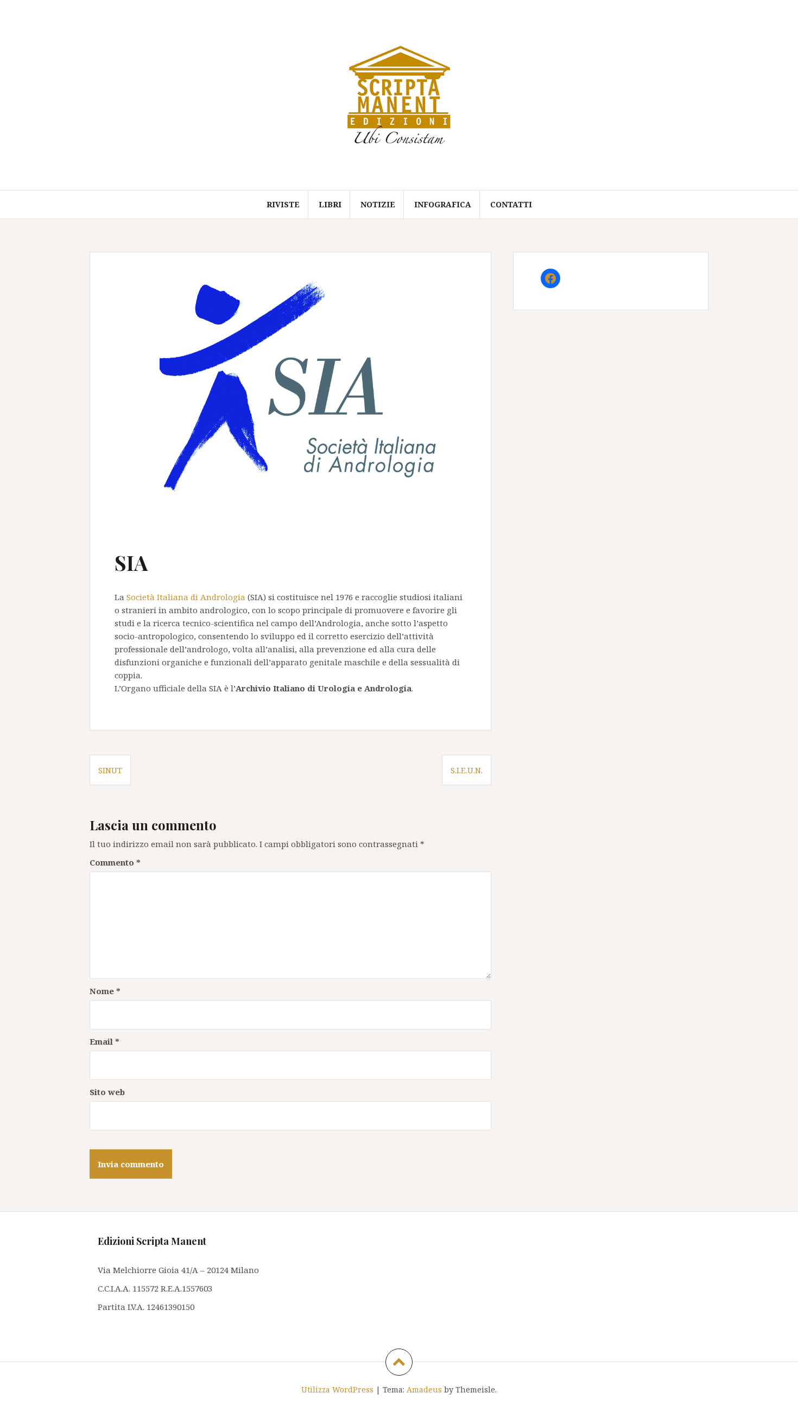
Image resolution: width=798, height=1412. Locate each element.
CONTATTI (511, 204)
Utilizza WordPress (337, 1389)
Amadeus (424, 1389)
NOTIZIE (377, 204)
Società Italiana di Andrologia (185, 596)
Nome (105, 990)
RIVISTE (283, 204)
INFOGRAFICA (442, 204)
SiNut (110, 770)
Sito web (107, 1091)
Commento (115, 862)
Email (104, 1041)
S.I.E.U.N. (467, 770)
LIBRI (330, 204)
